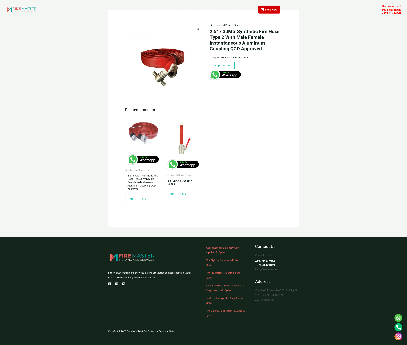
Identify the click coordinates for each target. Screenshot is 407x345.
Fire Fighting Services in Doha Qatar (222, 262)
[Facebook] (109, 283)
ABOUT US (175, 9)
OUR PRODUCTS (206, 9)
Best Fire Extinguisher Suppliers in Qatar (224, 300)
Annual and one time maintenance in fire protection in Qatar (225, 288)
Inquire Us (222, 65)
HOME (161, 9)
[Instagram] (123, 283)
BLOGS (189, 9)
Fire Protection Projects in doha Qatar (223, 275)
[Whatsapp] (116, 283)
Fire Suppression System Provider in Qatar (225, 313)
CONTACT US (241, 9)
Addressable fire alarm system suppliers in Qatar (222, 250)
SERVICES (224, 9)
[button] (198, 29)
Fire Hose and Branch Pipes (225, 24)
